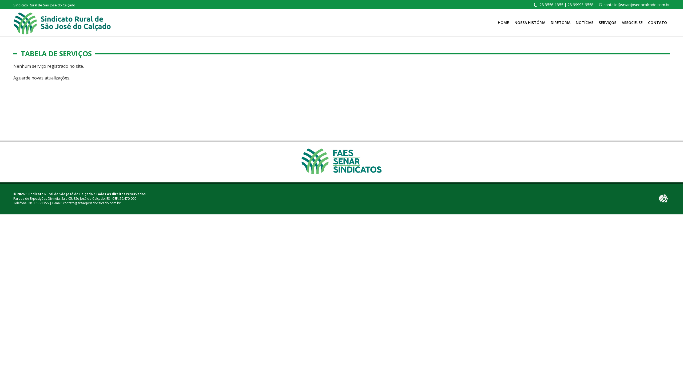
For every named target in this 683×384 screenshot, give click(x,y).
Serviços (607, 22)
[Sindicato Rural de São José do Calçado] (62, 23)
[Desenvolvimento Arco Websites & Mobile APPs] (663, 198)
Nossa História (529, 22)
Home (503, 22)
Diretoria (560, 22)
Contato (657, 22)
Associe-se (632, 22)
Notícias (584, 22)
